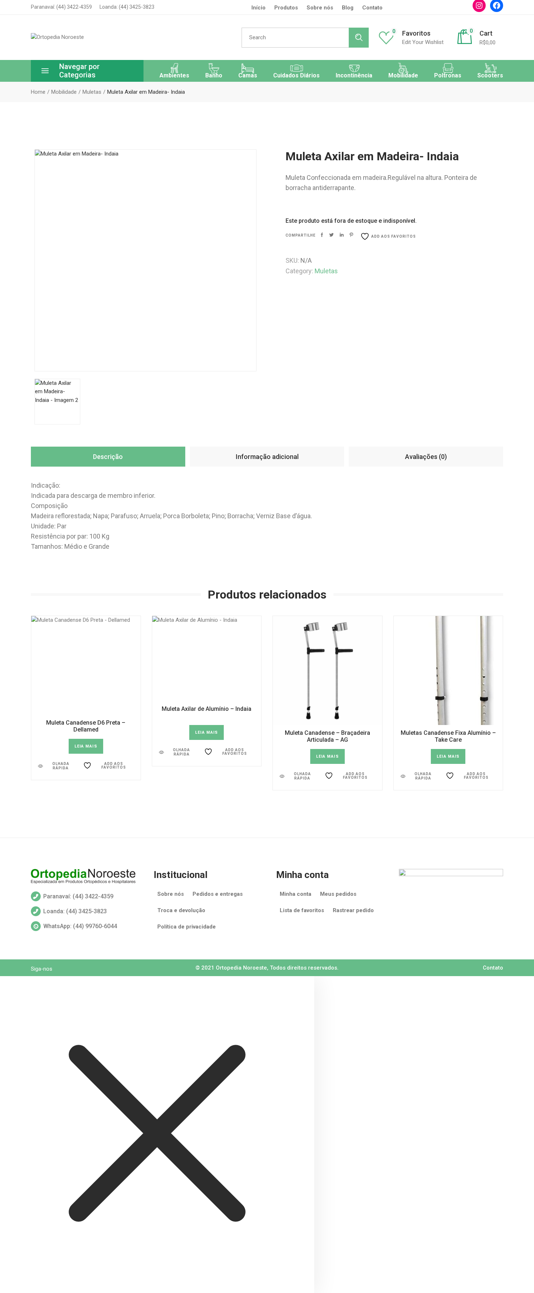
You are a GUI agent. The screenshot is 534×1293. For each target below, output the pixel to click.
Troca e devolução (181, 910)
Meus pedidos (338, 894)
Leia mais (85, 746)
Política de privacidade (186, 926)
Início (258, 7)
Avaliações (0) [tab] (426, 456)
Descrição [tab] (108, 456)
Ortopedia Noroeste (241, 967)
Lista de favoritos (302, 910)
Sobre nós (170, 894)
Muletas (326, 271)
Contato (372, 7)
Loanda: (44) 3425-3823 (126, 7)
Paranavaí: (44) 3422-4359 (61, 7)
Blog (347, 7)
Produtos (286, 7)
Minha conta (295, 894)
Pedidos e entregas (218, 894)
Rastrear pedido (353, 910)
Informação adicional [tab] (267, 456)
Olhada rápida (60, 766)
